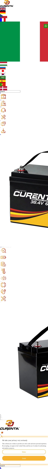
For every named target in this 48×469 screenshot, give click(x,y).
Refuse (24, 452)
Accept (24, 458)
